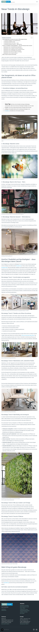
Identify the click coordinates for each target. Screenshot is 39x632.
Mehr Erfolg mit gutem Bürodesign (9, 54)
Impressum (3, 609)
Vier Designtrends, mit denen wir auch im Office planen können (15, 39)
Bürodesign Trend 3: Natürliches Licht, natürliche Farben (14, 49)
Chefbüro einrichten (24, 611)
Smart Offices (22, 608)
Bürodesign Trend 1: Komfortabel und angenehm (13, 46)
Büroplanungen (4, 267)
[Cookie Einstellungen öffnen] (2, 630)
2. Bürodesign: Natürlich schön (9, 41)
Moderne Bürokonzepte (24, 606)
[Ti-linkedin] (37, 629)
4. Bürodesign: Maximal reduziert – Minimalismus (13, 44)
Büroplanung (7, 110)
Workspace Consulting (24, 605)
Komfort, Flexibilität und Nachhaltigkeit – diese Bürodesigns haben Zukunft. (17, 45)
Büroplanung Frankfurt (24, 623)
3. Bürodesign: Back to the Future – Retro (11, 43)
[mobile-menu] (36, 2)
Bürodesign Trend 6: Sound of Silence (10, 53)
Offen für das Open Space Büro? (28, 335)
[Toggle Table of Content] (31, 38)
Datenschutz (3, 610)
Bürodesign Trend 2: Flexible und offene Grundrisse (13, 48)
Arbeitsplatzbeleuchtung (24, 610)
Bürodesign (22, 613)
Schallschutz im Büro (24, 609)
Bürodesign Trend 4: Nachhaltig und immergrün (12, 50)
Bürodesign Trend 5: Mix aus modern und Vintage (13, 51)
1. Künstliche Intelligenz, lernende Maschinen (12, 40)
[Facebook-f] (34, 629)
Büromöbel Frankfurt (5, 623)
